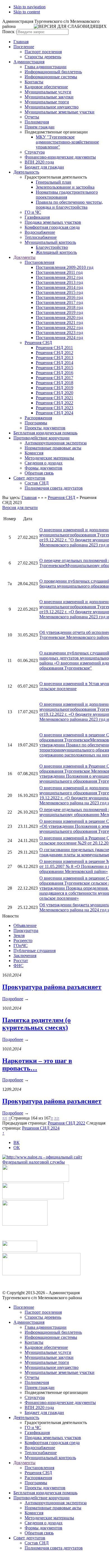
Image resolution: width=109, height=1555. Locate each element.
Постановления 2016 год (59, 297)
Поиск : (9, 31)
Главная (21, 41)
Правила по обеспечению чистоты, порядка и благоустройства (69, 205)
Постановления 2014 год (59, 287)
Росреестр (22, 940)
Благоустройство (52, 247)
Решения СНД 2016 (54, 372)
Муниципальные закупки (49, 96)
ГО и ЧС (33, 212)
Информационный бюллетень (53, 71)
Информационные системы (51, 76)
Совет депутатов (29, 478)
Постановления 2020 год (59, 317)
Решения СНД (38, 342)
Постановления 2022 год (59, 327)
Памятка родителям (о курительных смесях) (36, 1023)
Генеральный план (53, 182)
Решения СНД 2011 (54, 347)
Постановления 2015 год (59, 292)
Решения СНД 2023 (54, 407)
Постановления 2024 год (59, 337)
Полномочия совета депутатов (54, 488)
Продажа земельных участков (53, 222)
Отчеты (32, 117)
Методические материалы (49, 458)
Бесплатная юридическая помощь (45, 432)
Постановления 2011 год (59, 272)
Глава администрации (46, 66)
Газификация (37, 217)
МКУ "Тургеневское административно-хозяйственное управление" (67, 142)
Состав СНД (37, 483)
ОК (16, 1147)
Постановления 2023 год (59, 332)
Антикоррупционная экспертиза (56, 443)
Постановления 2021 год (59, 322)
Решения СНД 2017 (54, 377)
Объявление (25, 925)
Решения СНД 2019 (54, 387)
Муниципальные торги (47, 101)
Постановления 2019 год (59, 312)
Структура (35, 152)
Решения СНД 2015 (54, 367)
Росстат (20, 960)
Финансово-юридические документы (60, 157)
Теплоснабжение (41, 237)
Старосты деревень (43, 56)
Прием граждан (39, 127)
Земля (19, 935)
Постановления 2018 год (59, 307)
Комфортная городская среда (52, 227)
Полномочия (37, 122)
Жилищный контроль (56, 252)
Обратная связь (39, 473)
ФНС (18, 965)
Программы (36, 422)
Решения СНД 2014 (54, 362)
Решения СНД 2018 (54, 382)
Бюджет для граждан (44, 167)
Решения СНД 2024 (54, 412)
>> (56, 1118)
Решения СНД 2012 (54, 352)
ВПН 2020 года (39, 162)
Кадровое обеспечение (46, 86)
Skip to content (26, 11)
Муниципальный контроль (50, 242)
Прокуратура (25, 930)
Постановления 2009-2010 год (64, 267)
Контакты (34, 81)
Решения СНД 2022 (54, 402)
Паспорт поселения (43, 51)
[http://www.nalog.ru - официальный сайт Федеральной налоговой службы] (54, 1162)
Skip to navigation (29, 6)
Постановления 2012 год (59, 277)
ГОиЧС (20, 945)
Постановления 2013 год (59, 282)
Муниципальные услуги (48, 91)
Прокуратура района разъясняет (51, 987)
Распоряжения (38, 417)
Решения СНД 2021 (54, 397)
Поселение (23, 46)
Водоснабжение (40, 232)
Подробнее (12, 998)
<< (4, 1118)
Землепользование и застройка (65, 187)
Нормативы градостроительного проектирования (67, 194)
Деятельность (26, 172)
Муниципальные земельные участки (59, 111)
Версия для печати (20, 507)
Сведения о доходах (44, 463)
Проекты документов (45, 427)
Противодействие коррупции (41, 437)
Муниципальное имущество (52, 106)
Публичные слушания (34, 950)
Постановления (39, 262)
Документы (24, 257)
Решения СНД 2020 (54, 392)
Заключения (24, 955)
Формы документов (43, 468)
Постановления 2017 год (59, 302)
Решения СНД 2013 (54, 357)
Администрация (28, 61)
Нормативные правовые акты (53, 448)
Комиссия (34, 453)
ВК (16, 1142)
